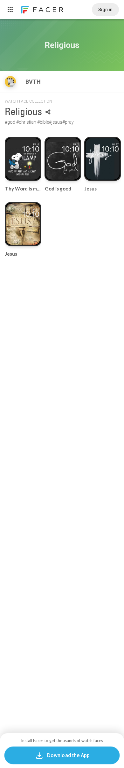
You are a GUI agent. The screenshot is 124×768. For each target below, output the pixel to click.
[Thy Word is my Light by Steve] (23, 159)
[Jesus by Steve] (103, 159)
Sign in (105, 9)
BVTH (33, 81)
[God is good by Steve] (63, 159)
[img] (10, 81)
